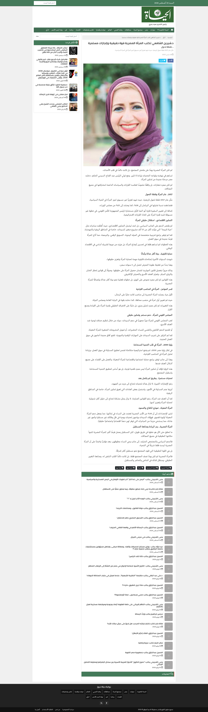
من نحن (57, 709)
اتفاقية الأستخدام (47, 709)
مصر (146, 30)
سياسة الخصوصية (68, 709)
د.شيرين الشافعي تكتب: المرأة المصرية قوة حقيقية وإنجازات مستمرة (130, 43)
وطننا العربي (118, 30)
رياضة (71, 30)
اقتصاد (78, 30)
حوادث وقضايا (101, 30)
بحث (37, 36)
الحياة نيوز (130, 468)
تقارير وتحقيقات (88, 30)
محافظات (128, 30)
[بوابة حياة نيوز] (157, 14)
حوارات (152, 30)
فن (66, 30)
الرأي (47, 30)
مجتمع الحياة (138, 30)
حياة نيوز (119, 468)
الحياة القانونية (164, 30)
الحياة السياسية (151, 468)
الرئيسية (170, 37)
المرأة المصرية (165, 468)
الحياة (140, 468)
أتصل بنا (37, 709)
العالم (110, 30)
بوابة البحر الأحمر (57, 30)
